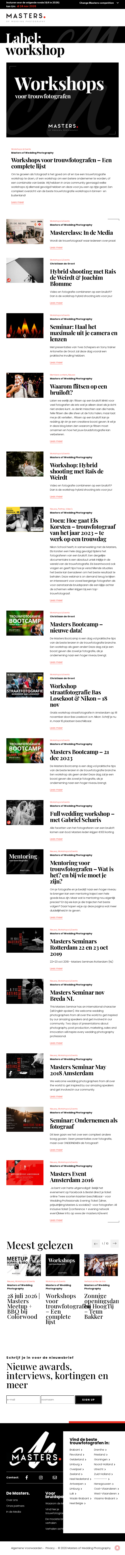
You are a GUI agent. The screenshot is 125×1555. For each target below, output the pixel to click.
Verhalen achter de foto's (61, 1529)
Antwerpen (76, 1484)
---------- (100, 1479)
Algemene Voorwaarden (26, 1548)
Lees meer (17, 202)
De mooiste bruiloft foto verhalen (60, 1521)
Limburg (75, 1464)
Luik (72, 1493)
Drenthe (99, 1450)
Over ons (12, 1500)
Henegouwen (102, 1484)
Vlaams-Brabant (104, 1498)
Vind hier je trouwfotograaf (55, 1511)
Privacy (50, 1548)
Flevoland (76, 1454)
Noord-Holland (103, 1464)
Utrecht (98, 1469)
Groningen (101, 1459)
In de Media (13, 1512)
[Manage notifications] (117, 1547)
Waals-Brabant (79, 1498)
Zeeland (75, 1474)
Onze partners (15, 1506)
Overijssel (75, 1469)
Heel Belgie (76, 1503)
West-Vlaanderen (105, 1493)
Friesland (99, 1454)
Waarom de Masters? (59, 1503)
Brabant (75, 1450)
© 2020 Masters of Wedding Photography (84, 1548)
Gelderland (77, 1459)
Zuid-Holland (102, 1474)
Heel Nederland (79, 1479)
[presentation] (96, 1244)
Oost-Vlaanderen (105, 1489)
